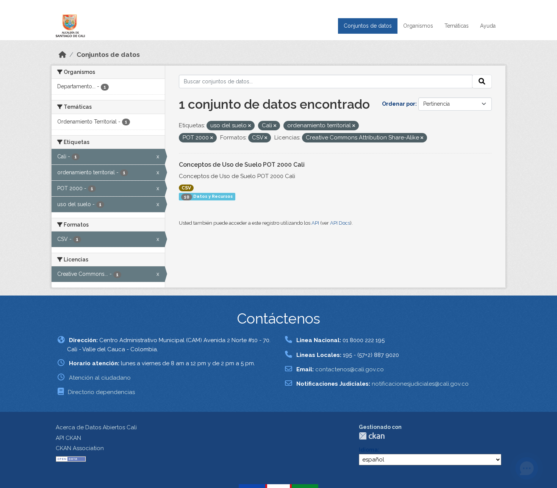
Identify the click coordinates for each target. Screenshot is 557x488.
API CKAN (68, 438)
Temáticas (456, 26)
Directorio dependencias (101, 392)
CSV (186, 188)
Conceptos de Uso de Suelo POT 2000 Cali (242, 164)
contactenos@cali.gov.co (349, 369)
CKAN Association (80, 448)
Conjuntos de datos (368, 26)
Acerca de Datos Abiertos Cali (96, 427)
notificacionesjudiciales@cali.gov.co (420, 383)
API (315, 223)
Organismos (418, 26)
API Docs (340, 223)
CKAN (372, 436)
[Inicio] (62, 54)
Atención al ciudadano (100, 377)
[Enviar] (482, 81)
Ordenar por (398, 104)
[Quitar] (249, 126)
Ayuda (488, 26)
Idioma (368, 450)
